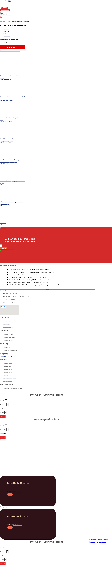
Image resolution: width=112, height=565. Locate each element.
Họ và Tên (2, 401)
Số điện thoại (3, 404)
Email (1, 408)
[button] (4, 8)
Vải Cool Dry (3, 223)
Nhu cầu (2, 433)
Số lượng (2, 412)
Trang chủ (2, 21)
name (8, 487)
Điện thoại (9, 491)
